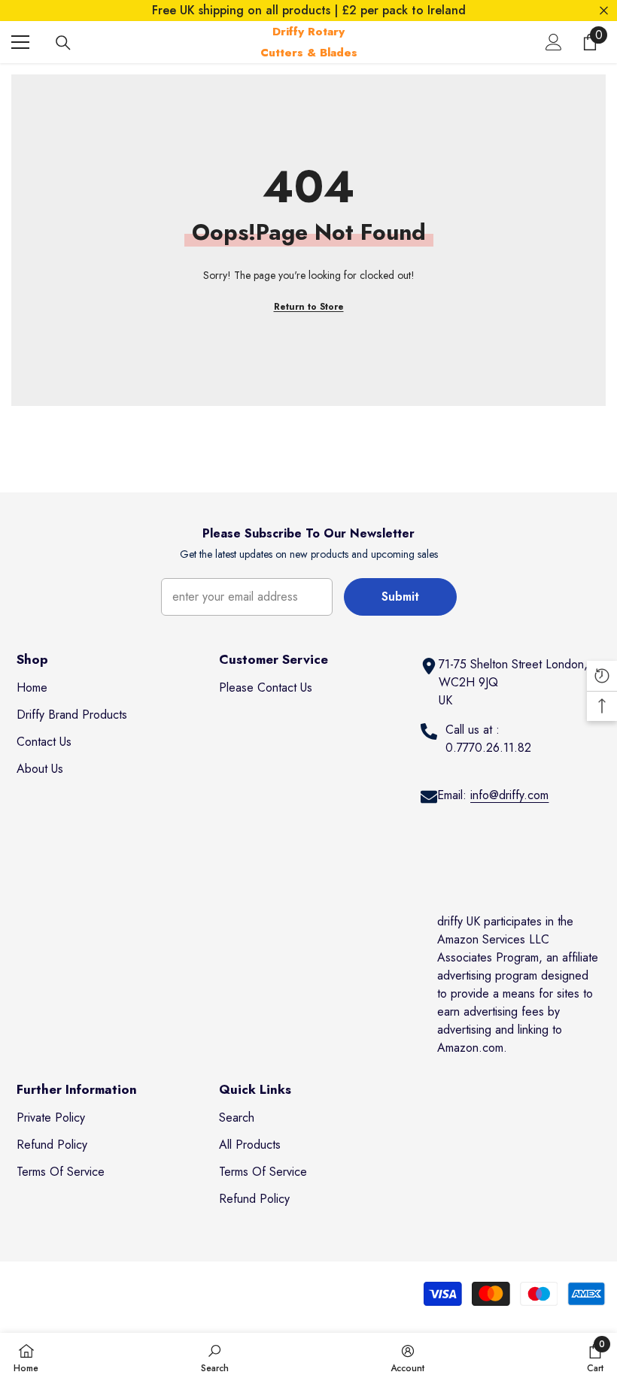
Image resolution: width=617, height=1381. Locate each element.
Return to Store (309, 306)
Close (603, 11)
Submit (400, 596)
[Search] (63, 43)
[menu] (20, 42)
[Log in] (554, 42)
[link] (214, 1357)
